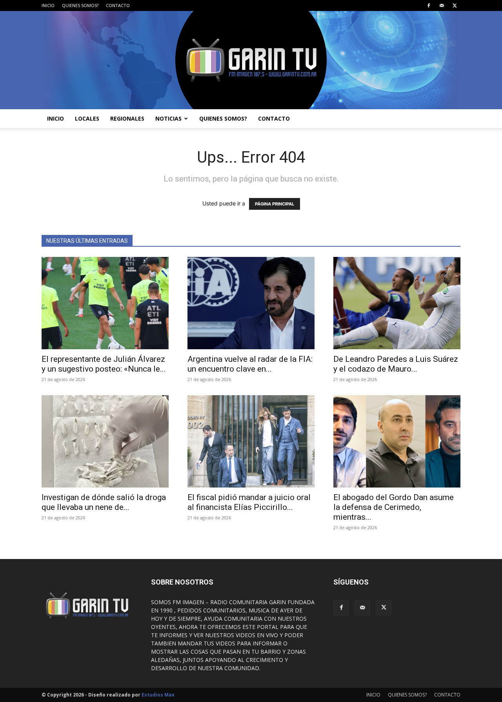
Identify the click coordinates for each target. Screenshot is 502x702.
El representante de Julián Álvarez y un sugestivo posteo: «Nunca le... (104, 364)
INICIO (48, 5)
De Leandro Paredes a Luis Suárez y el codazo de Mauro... (395, 364)
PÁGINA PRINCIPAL (274, 204)
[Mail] (441, 5)
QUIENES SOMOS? (80, 5)
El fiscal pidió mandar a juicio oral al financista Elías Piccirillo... (249, 502)
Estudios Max (158, 694)
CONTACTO (118, 5)
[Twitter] (454, 5)
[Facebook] (429, 5)
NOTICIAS (168, 118)
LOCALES (87, 118)
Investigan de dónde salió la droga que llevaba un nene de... (104, 502)
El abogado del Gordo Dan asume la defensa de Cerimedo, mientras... (393, 507)
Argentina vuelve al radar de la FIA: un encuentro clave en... (250, 364)
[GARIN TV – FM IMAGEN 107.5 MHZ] (251, 60)
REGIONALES (127, 118)
